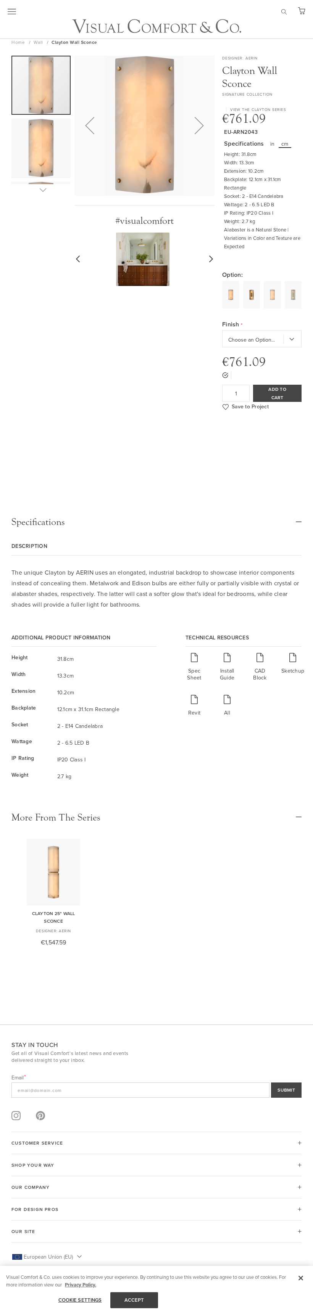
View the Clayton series (258, 109)
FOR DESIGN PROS (34, 1209)
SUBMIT (286, 1090)
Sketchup (293, 670)
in (272, 144)
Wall (39, 42)
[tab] (156, 522)
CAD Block (259, 674)
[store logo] (156, 26)
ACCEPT (134, 1300)
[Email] (156, 1090)
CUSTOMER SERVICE (37, 1143)
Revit (194, 712)
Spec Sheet (194, 674)
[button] (89, 126)
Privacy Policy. (80, 1284)
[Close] (300, 1278)
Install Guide (227, 674)
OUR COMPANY (30, 1187)
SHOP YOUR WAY (33, 1165)
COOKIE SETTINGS (80, 1300)
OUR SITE (23, 1231)
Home (18, 42)
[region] (156, 1289)
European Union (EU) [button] (48, 1257)
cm (285, 144)
